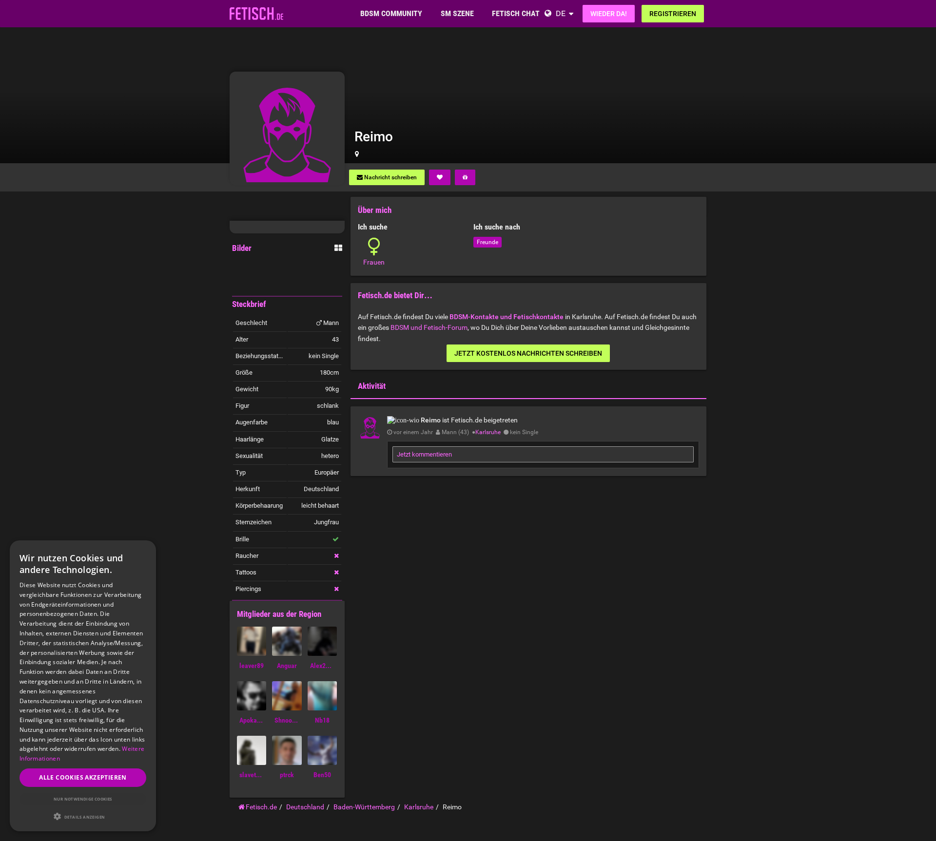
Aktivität (372, 386)
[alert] (83, 685)
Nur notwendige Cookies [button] (83, 799)
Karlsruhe (488, 432)
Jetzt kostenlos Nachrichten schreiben (528, 353)
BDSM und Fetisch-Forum (429, 327)
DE (561, 13)
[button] (83, 816)
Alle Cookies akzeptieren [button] (83, 777)
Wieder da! (608, 14)
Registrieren (672, 14)
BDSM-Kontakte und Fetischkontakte (506, 317)
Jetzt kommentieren (424, 454)
